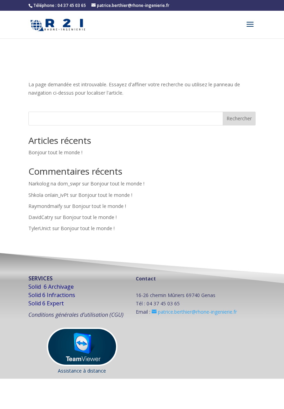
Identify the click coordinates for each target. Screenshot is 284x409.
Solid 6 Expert (46, 303)
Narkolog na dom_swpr (54, 183)
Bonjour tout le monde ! (55, 152)
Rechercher (239, 118)
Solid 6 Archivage (51, 286)
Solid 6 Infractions (51, 295)
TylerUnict (39, 228)
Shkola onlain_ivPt (48, 195)
